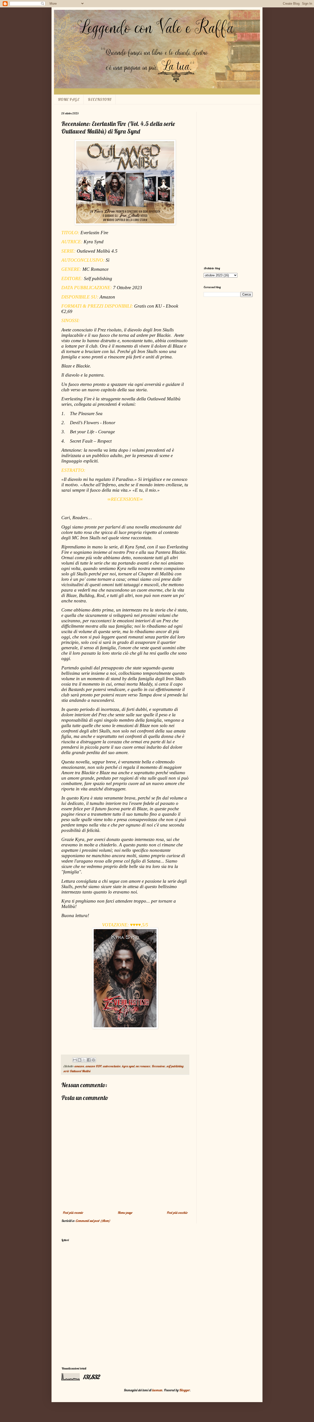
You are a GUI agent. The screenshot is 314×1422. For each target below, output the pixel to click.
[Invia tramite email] (74, 1059)
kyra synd (128, 1066)
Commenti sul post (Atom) (93, 1221)
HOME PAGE (68, 99)
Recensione (158, 1066)
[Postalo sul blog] (79, 1059)
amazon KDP (93, 1066)
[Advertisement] (228, 185)
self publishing (174, 1066)
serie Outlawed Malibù (76, 1071)
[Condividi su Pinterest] (93, 1059)
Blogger (184, 1390)
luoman (157, 1390)
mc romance (143, 1066)
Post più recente (73, 1212)
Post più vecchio (177, 1212)
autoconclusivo (111, 1066)
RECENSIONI (99, 99)
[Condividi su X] (84, 1059)
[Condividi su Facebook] (88, 1059)
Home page (125, 1212)
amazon (79, 1066)
